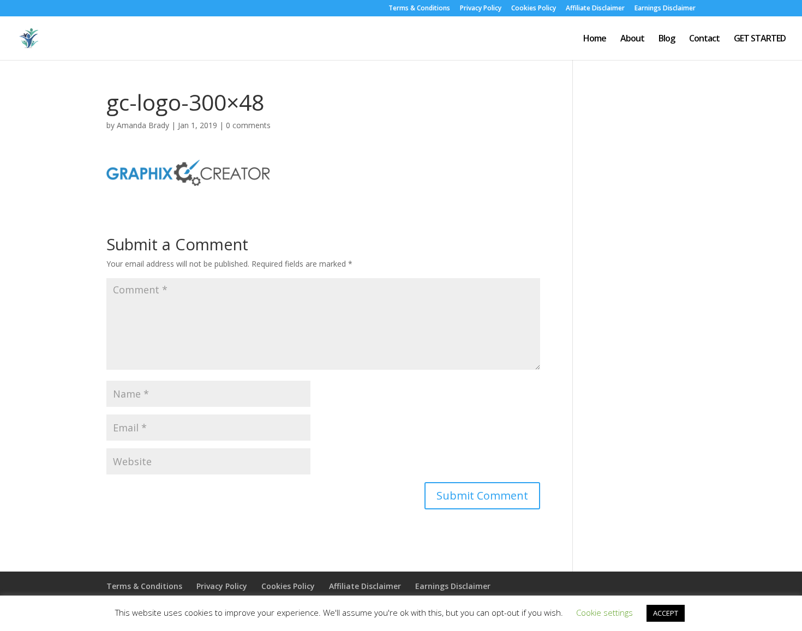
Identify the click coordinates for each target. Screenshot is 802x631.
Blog (667, 39)
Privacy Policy (480, 9)
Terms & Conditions (419, 9)
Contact (704, 39)
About (632, 39)
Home (594, 39)
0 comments (248, 125)
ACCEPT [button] (665, 613)
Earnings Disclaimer (665, 9)
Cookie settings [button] (604, 612)
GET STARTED (760, 39)
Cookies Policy (533, 9)
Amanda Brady (143, 125)
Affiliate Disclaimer (595, 9)
